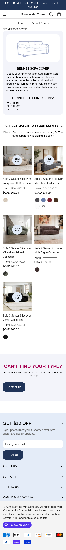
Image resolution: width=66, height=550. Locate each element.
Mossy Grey (5, 273)
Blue (43, 200)
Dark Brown (56, 200)
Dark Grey (37, 200)
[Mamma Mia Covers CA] (33, 14)
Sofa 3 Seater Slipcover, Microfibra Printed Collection (17, 252)
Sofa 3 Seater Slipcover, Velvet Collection (17, 317)
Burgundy (49, 200)
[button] (59, 14)
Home (20, 23)
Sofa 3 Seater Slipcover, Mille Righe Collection (48, 250)
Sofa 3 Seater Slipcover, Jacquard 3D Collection (17, 181)
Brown (37, 269)
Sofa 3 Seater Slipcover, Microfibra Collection (48, 181)
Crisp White (37, 206)
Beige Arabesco (5, 200)
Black (5, 337)
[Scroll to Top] (59, 530)
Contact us (14, 387)
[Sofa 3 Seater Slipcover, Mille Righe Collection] (48, 229)
